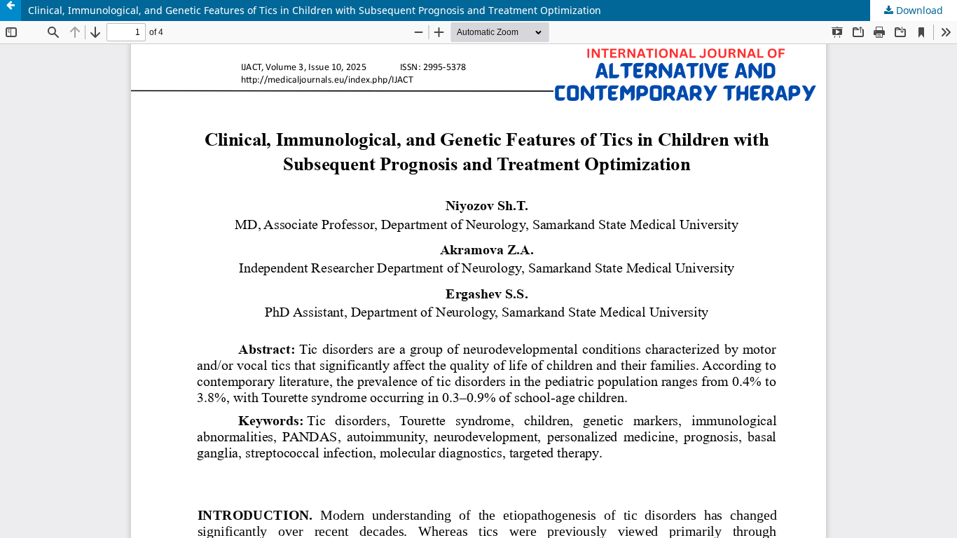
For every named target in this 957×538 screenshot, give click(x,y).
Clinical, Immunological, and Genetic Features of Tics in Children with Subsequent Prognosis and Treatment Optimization (314, 10)
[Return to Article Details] (10, 10)
